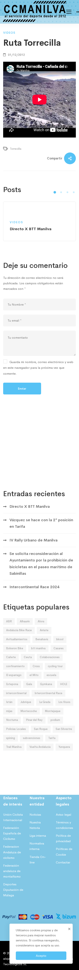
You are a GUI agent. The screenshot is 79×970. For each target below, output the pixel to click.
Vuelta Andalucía (40, 747)
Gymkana (46, 684)
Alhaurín (25, 621)
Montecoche (28, 711)
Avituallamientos (16, 639)
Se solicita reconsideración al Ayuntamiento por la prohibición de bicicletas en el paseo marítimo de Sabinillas (41, 563)
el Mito (34, 675)
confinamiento (15, 666)
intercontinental (16, 693)
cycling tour (55, 666)
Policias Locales (16, 729)
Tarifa (51, 738)
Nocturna (12, 720)
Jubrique (25, 702)
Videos (9, 33)
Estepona (12, 684)
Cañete (11, 657)
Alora (41, 621)
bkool (59, 639)
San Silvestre (64, 729)
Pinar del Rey (34, 720)
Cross (36, 666)
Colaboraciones (50, 657)
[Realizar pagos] (39, 911)
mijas (9, 711)
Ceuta (28, 657)
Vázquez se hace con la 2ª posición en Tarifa (41, 523)
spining (10, 738)
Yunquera (64, 747)
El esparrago (13, 675)
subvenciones (31, 738)
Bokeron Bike (14, 648)
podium (55, 720)
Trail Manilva (13, 747)
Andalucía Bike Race (19, 630)
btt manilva (38, 648)
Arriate (44, 630)
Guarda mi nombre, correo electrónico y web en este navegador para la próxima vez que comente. (38, 367)
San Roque (41, 729)
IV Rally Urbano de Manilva (33, 540)
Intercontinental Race (48, 693)
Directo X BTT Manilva (29, 506)
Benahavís (41, 639)
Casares (59, 648)
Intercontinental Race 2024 (34, 587)
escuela (51, 675)
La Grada (44, 702)
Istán (9, 702)
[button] (55, 192)
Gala (29, 684)
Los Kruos (64, 702)
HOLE (63, 684)
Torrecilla (15, 149)
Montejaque (52, 711)
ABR (9, 621)
